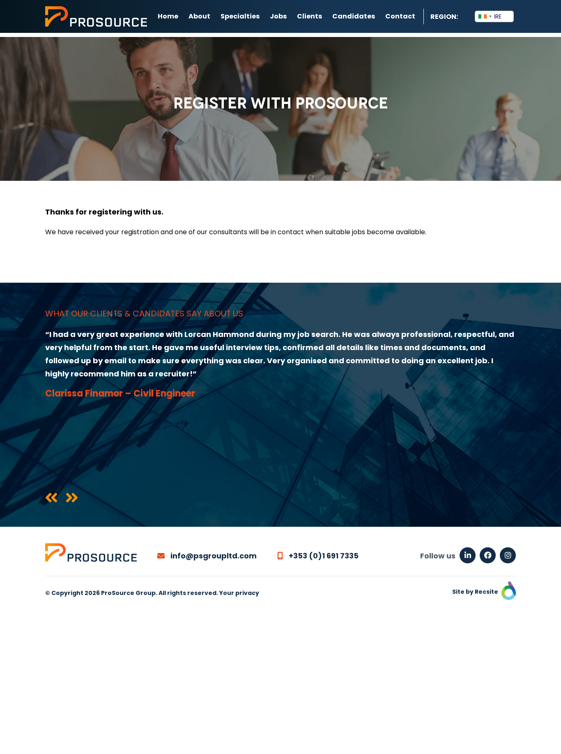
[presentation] (51, 498)
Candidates (353, 16)
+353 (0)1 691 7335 (323, 556)
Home (168, 16)
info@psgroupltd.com (213, 556)
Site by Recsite (475, 592)
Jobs (278, 16)
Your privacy (239, 593)
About (199, 16)
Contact (400, 16)
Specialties (240, 16)
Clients (309, 16)
